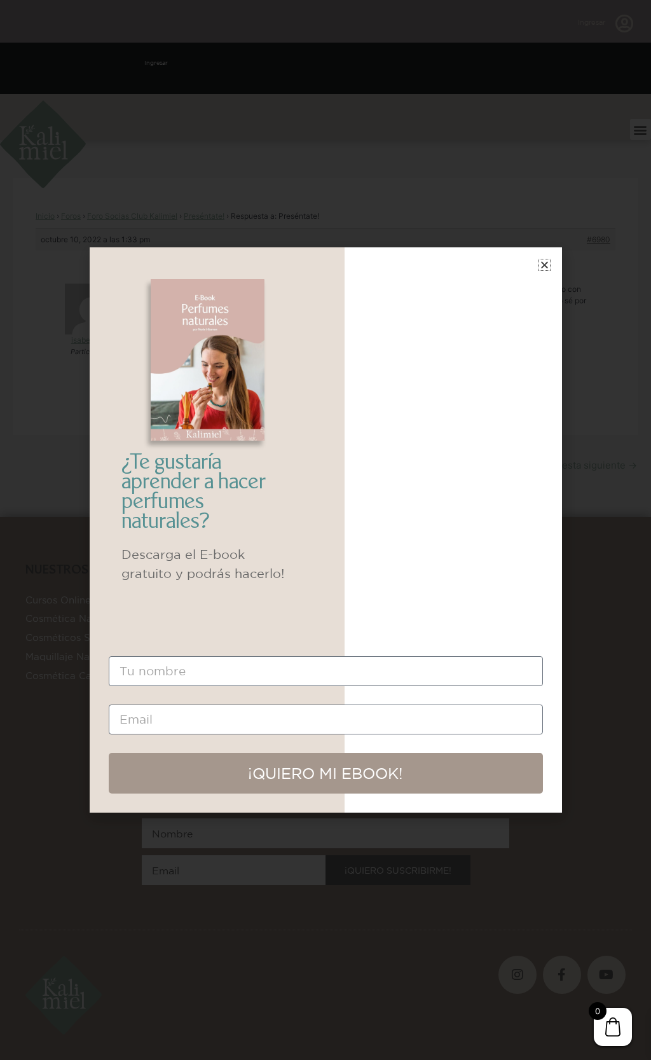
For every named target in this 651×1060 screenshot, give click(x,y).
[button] (544, 265)
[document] (325, 530)
